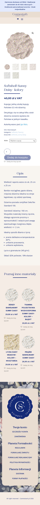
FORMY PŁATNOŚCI (20, 478)
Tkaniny (20, 132)
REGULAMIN (20, 448)
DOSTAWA (20, 473)
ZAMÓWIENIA (20, 436)
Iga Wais (24, 124)
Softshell (14, 132)
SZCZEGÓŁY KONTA (20, 431)
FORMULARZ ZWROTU (20, 452)
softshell (14, 135)
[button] (33, 33)
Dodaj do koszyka (17, 157)
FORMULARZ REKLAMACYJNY (20, 457)
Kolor (6, 140)
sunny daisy (22, 135)
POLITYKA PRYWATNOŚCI (20, 462)
